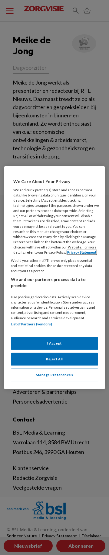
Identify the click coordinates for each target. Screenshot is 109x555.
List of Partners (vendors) (31, 324)
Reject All (54, 359)
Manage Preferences (54, 375)
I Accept (54, 343)
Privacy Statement (81, 252)
